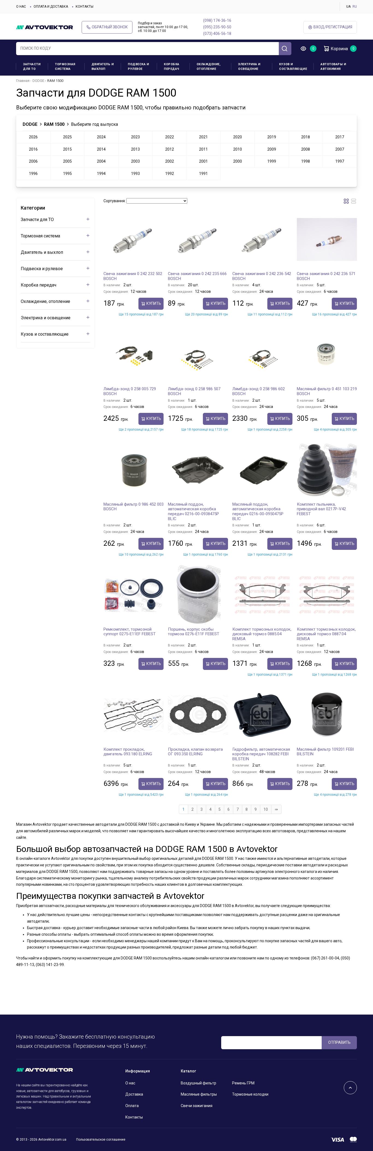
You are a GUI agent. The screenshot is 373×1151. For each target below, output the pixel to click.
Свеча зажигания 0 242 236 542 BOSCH (261, 276)
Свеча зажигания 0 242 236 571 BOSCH (326, 276)
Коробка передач (171, 66)
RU (355, 6)
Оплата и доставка (51, 6)
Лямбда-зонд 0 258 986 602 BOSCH (258, 391)
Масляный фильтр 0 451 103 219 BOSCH (327, 391)
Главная (22, 81)
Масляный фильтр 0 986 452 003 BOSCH (133, 507)
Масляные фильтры (199, 1094)
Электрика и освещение (249, 66)
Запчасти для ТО (31, 66)
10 (266, 809)
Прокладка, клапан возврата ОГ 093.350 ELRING (195, 752)
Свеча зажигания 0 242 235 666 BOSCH (197, 276)
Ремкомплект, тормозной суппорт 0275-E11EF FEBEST (129, 632)
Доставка (134, 1094)
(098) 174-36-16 (217, 20)
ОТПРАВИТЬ (339, 1042)
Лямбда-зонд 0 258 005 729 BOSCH (129, 391)
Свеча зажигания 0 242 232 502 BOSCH (132, 276)
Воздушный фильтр (198, 1083)
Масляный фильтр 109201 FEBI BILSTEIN (325, 752)
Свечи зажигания (196, 1106)
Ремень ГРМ (243, 1083)
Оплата (132, 1106)
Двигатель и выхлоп (102, 66)
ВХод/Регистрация (332, 27)
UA (348, 6)
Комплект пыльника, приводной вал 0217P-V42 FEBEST (321, 509)
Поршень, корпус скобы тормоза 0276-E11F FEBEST (193, 632)
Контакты (84, 6)
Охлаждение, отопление (209, 66)
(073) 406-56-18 (217, 33)
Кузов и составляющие (293, 66)
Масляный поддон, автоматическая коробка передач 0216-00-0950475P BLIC (257, 511)
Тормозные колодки (250, 1094)
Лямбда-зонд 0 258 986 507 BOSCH (194, 391)
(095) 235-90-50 (217, 27)
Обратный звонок (110, 27)
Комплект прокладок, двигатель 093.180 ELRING (127, 752)
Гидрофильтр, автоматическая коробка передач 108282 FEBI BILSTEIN (261, 754)
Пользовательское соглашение (100, 1139)
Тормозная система (65, 66)
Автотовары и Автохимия (333, 66)
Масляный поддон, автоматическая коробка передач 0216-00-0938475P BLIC (193, 511)
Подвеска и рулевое (138, 66)
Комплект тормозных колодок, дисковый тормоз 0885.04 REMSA (261, 634)
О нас (21, 6)
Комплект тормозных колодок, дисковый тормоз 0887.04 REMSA (326, 634)
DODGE (38, 81)
